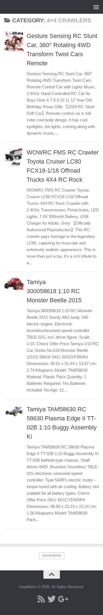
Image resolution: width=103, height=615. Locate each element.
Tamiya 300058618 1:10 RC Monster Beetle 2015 (54, 291)
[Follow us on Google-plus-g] (62, 599)
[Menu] (96, 7)
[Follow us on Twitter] (52, 599)
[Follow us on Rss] (41, 599)
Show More (51, 555)
